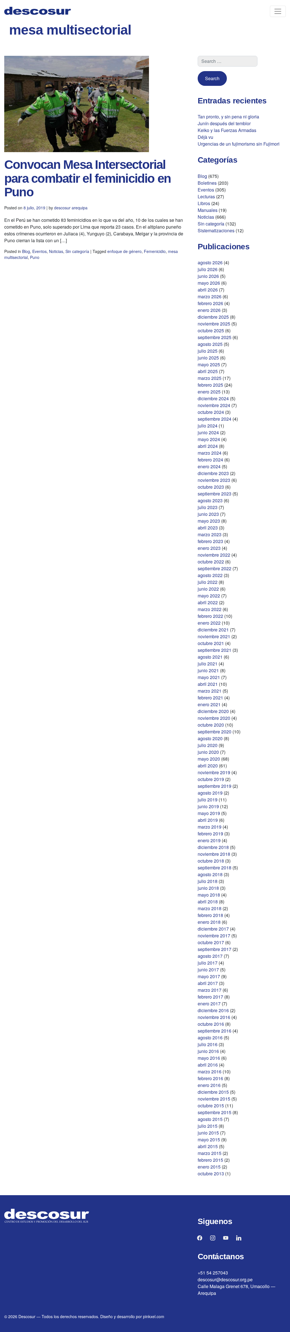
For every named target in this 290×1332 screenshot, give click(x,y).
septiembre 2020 (214, 731)
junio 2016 (208, 1051)
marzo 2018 (209, 908)
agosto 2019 (210, 793)
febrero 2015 (210, 1160)
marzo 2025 (209, 378)
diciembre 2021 (213, 629)
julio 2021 (208, 663)
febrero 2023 (210, 541)
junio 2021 (208, 670)
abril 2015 (208, 1146)
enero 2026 (209, 310)
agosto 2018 (210, 874)
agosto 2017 (210, 956)
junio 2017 (208, 969)
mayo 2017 (209, 976)
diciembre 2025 (213, 317)
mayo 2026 (209, 283)
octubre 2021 (211, 643)
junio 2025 (208, 357)
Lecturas (206, 196)
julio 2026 (208, 269)
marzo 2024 (209, 453)
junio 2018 (208, 888)
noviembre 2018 (214, 854)
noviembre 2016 (214, 1017)
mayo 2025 (209, 364)
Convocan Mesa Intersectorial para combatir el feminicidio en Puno (87, 178)
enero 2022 (209, 623)
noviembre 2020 (214, 718)
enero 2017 (209, 1003)
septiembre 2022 (214, 568)
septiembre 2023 (214, 493)
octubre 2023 (211, 487)
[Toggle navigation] (278, 11)
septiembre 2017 (214, 949)
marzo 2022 (209, 609)
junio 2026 (208, 276)
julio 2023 (208, 507)
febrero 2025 (210, 385)
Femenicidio (155, 251)
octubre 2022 (211, 561)
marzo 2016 (209, 1071)
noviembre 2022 (214, 555)
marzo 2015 (209, 1153)
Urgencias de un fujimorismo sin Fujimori (239, 144)
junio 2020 (208, 752)
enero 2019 (209, 840)
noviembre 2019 (214, 772)
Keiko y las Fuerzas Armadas (227, 130)
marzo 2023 (209, 534)
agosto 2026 (210, 262)
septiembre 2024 (214, 419)
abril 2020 (208, 765)
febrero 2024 (210, 459)
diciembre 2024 (213, 398)
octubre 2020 (211, 725)
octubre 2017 (211, 942)
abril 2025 (208, 371)
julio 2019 (208, 799)
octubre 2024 (211, 412)
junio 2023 (208, 514)
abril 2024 (208, 446)
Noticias (56, 251)
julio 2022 (208, 582)
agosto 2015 (210, 1119)
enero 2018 (209, 922)
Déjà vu (205, 137)
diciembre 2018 (213, 847)
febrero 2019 (210, 833)
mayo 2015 (209, 1139)
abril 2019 (208, 820)
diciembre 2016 (213, 1010)
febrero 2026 (210, 303)
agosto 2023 (210, 500)
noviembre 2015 (214, 1098)
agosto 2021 (210, 657)
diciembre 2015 (213, 1092)
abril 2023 (208, 527)
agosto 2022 (210, 575)
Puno (34, 257)
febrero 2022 (210, 616)
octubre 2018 (211, 860)
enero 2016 (209, 1085)
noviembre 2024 (214, 405)
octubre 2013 (211, 1173)
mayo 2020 (209, 759)
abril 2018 (208, 901)
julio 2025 (208, 351)
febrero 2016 (210, 1078)
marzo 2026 (209, 296)
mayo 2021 (209, 677)
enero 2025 (209, 391)
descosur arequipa (71, 207)
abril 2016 (208, 1064)
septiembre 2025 (214, 337)
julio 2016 (208, 1044)
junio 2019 (208, 806)
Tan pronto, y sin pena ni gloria (228, 116)
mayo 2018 (209, 894)
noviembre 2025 (214, 323)
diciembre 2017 (213, 928)
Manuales (208, 210)
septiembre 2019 (214, 786)
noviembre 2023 (214, 480)
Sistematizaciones (216, 230)
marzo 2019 (209, 827)
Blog (26, 251)
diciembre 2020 (213, 711)
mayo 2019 (209, 813)
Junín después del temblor (224, 123)
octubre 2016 (211, 1024)
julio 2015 (208, 1126)
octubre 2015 (211, 1105)
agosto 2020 (210, 738)
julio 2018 (208, 881)
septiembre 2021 (214, 650)
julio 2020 (208, 745)
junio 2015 (208, 1132)
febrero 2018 (210, 915)
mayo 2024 (209, 439)
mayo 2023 (209, 521)
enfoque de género (124, 251)
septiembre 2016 (214, 1030)
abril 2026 (208, 289)
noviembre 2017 (214, 935)
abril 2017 (208, 983)
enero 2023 (209, 548)
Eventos (39, 251)
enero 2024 (209, 466)
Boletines (207, 183)
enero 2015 (209, 1166)
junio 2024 (208, 432)
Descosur (26, 1316)
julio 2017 (208, 962)
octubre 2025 (211, 330)
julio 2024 (208, 425)
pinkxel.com (153, 1316)
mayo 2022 (209, 595)
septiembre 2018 (214, 867)
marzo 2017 (209, 990)
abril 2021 (208, 684)
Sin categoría (77, 251)
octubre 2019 (211, 779)
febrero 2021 (210, 697)
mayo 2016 (209, 1058)
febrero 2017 (210, 996)
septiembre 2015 (214, 1112)
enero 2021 (209, 704)
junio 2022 (208, 589)
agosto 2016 (210, 1037)
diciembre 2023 (213, 473)
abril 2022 (208, 602)
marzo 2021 (209, 691)
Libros (204, 203)
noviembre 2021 (214, 636)
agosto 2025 (210, 344)
